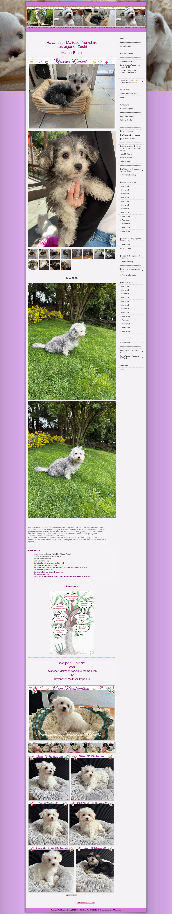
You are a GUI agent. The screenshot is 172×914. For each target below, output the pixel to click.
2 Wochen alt (124, 186)
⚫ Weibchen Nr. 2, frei (128, 182)
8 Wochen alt (124, 209)
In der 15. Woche (126, 162)
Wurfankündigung (126, 109)
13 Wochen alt (125, 228)
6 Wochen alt (124, 201)
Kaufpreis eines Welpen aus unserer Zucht (130, 66)
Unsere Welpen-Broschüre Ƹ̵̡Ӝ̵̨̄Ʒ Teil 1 (131, 351)
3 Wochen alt (124, 190)
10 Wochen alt (125, 216)
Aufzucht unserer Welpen (129, 94)
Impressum (124, 366)
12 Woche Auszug (126, 262)
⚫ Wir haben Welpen (128, 139)
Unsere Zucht (124, 90)
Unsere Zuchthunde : (127, 116)
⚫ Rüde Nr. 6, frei (126, 282)
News (122, 97)
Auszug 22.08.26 (126, 248)
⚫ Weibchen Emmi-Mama (130, 135)
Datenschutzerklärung (86, 903)
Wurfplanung (124, 105)
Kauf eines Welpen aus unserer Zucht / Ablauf (128, 72)
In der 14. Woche (126, 158)
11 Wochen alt (125, 220)
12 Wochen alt (125, 224)
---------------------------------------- (130, 42)
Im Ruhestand (131, 343)
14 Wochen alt (125, 231)
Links (121, 369)
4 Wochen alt (124, 194)
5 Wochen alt (124, 197)
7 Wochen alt (124, 205)
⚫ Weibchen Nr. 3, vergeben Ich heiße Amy (131, 240)
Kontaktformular (125, 46)
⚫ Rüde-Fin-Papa (126, 131)
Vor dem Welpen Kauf (127, 61)
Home (122, 39)
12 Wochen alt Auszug (128, 175)
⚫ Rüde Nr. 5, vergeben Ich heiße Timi (131, 270)
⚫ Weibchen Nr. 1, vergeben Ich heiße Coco (131, 170)
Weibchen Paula (126, 120)
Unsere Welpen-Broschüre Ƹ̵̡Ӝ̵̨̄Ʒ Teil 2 (131, 357)
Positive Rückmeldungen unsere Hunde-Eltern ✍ (131, 81)
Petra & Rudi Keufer (127, 54)
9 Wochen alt (124, 212)
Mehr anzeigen (71, 895)
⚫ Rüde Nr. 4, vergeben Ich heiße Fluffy (131, 257)
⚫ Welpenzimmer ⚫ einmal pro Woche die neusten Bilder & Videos (130, 148)
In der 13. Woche (126, 154)
